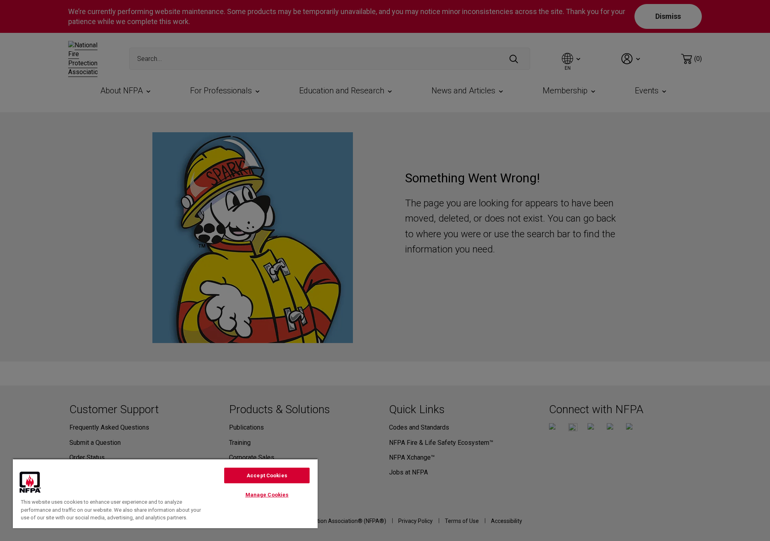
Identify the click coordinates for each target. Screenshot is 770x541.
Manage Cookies (267, 495)
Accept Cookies (267, 475)
